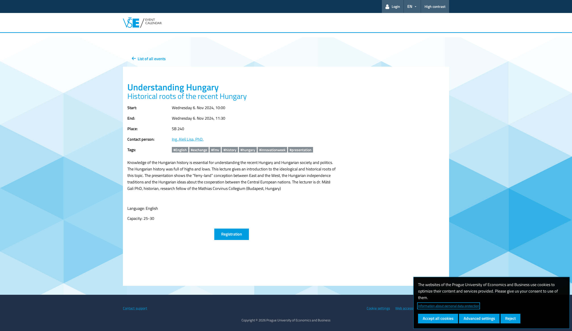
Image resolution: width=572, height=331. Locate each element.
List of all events (151, 59)
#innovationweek (272, 150)
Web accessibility (408, 308)
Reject (510, 318)
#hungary (247, 150)
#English (180, 150)
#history (229, 150)
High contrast (435, 6)
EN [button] (409, 6)
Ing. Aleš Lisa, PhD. (188, 139)
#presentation (300, 150)
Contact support (135, 308)
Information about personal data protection (448, 305)
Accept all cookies (438, 318)
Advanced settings (479, 318)
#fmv (215, 150)
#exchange (199, 150)
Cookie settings (378, 308)
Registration (231, 234)
